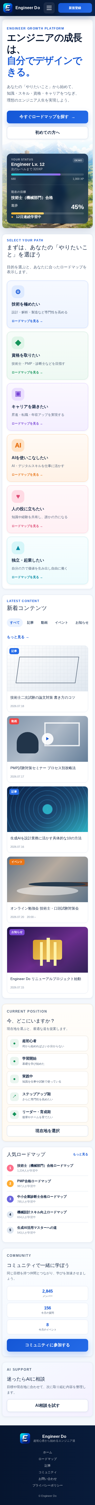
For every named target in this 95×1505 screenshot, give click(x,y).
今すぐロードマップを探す (47, 116)
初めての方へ (47, 132)
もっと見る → (18, 637)
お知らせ (82, 622)
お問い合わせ (48, 1479)
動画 (44, 622)
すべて (15, 622)
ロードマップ (48, 1459)
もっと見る (80, 1154)
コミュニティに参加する (47, 1345)
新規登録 (75, 8)
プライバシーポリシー (47, 1485)
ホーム (47, 1452)
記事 (30, 622)
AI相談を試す (47, 1405)
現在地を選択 (47, 1131)
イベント (61, 622)
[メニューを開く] (49, 7)
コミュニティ (48, 1472)
